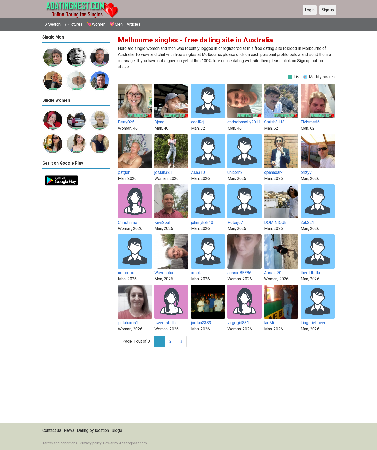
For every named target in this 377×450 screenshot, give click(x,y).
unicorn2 (235, 172)
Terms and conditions (59, 443)
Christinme (127, 222)
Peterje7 (235, 222)
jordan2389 (201, 322)
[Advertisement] (76, 265)
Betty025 (126, 122)
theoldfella (310, 272)
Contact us (51, 430)
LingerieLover (313, 322)
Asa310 (198, 172)
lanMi (269, 322)
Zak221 (307, 222)
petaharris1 (128, 322)
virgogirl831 (238, 322)
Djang (159, 122)
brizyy (306, 172)
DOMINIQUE (275, 222)
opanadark (273, 172)
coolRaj (197, 122)
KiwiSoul (162, 222)
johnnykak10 (202, 222)
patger (124, 172)
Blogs (117, 430)
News (69, 430)
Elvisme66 (310, 122)
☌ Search (52, 24)
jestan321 (163, 172)
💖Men (116, 24)
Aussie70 (272, 272)
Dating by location (93, 430)
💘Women (96, 24)
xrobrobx (126, 272)
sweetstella (165, 322)
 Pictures (74, 24)
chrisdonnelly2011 (244, 122)
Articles (134, 24)
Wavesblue (164, 272)
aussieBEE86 (239, 272)
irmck (196, 272)
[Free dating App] (61, 175)
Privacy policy (91, 443)
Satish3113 (274, 122)
